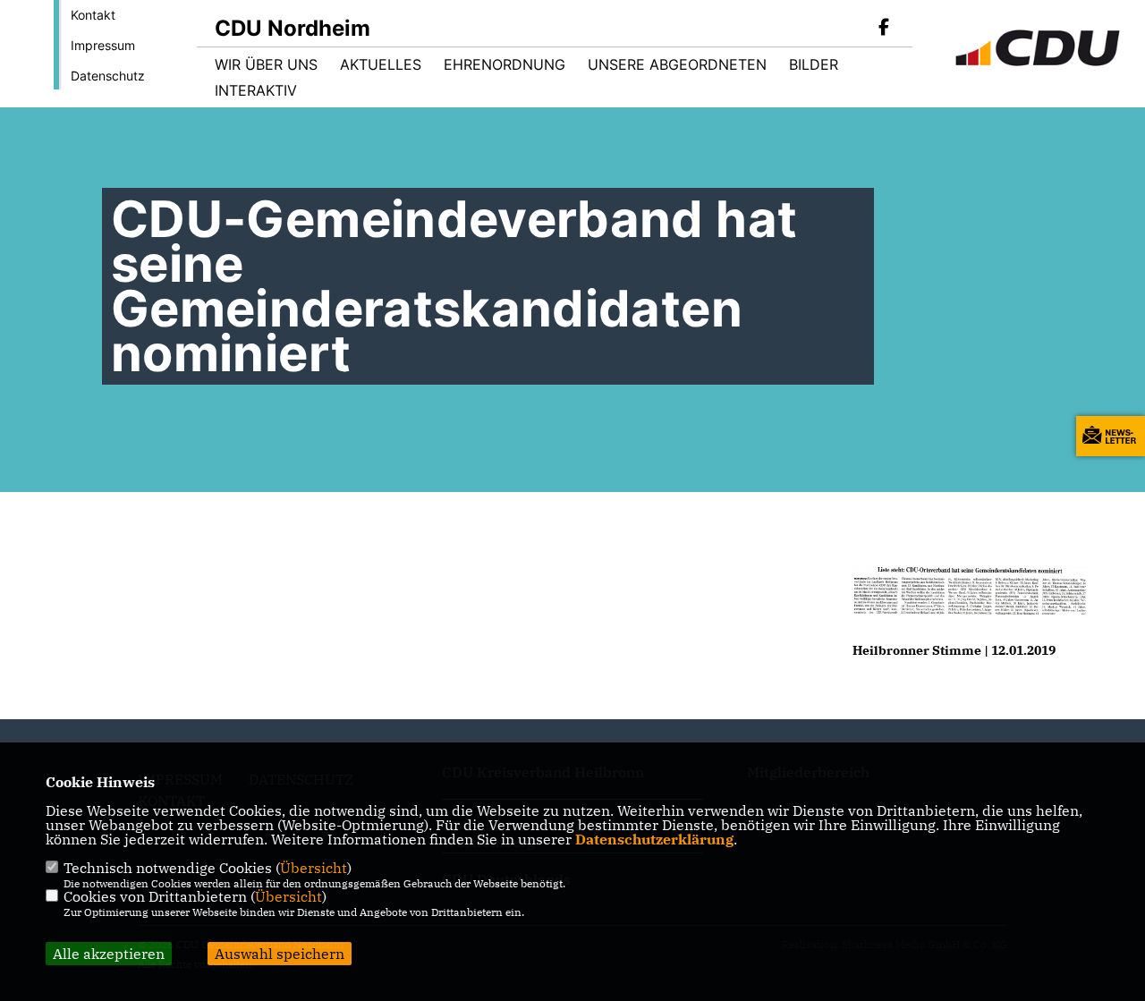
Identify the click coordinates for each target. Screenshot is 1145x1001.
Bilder (813, 64)
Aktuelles (380, 64)
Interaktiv (256, 90)
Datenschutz (108, 75)
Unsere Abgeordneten (677, 64)
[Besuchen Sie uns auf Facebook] (884, 29)
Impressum (103, 45)
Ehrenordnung (504, 64)
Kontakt (93, 14)
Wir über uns (266, 64)
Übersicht (313, 868)
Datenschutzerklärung (654, 839)
